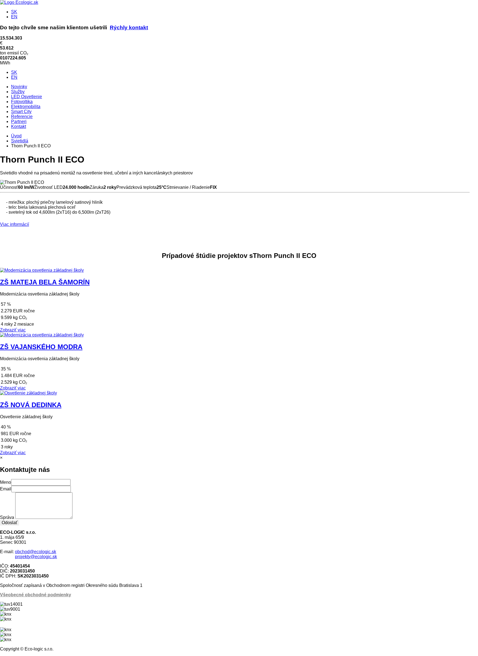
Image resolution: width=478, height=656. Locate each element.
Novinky (19, 86)
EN (14, 16)
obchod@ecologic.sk (35, 551)
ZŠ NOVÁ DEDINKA (30, 405)
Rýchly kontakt (129, 27)
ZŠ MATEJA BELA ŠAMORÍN (45, 282)
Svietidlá (19, 140)
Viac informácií (14, 224)
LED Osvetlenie (26, 96)
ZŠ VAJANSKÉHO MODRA (41, 347)
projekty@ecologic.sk (36, 556)
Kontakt (18, 126)
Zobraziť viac (13, 330)
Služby (18, 91)
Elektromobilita (25, 106)
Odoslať (9, 522)
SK (14, 11)
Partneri (19, 121)
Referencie (22, 116)
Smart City (21, 111)
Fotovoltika (22, 101)
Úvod (16, 136)
